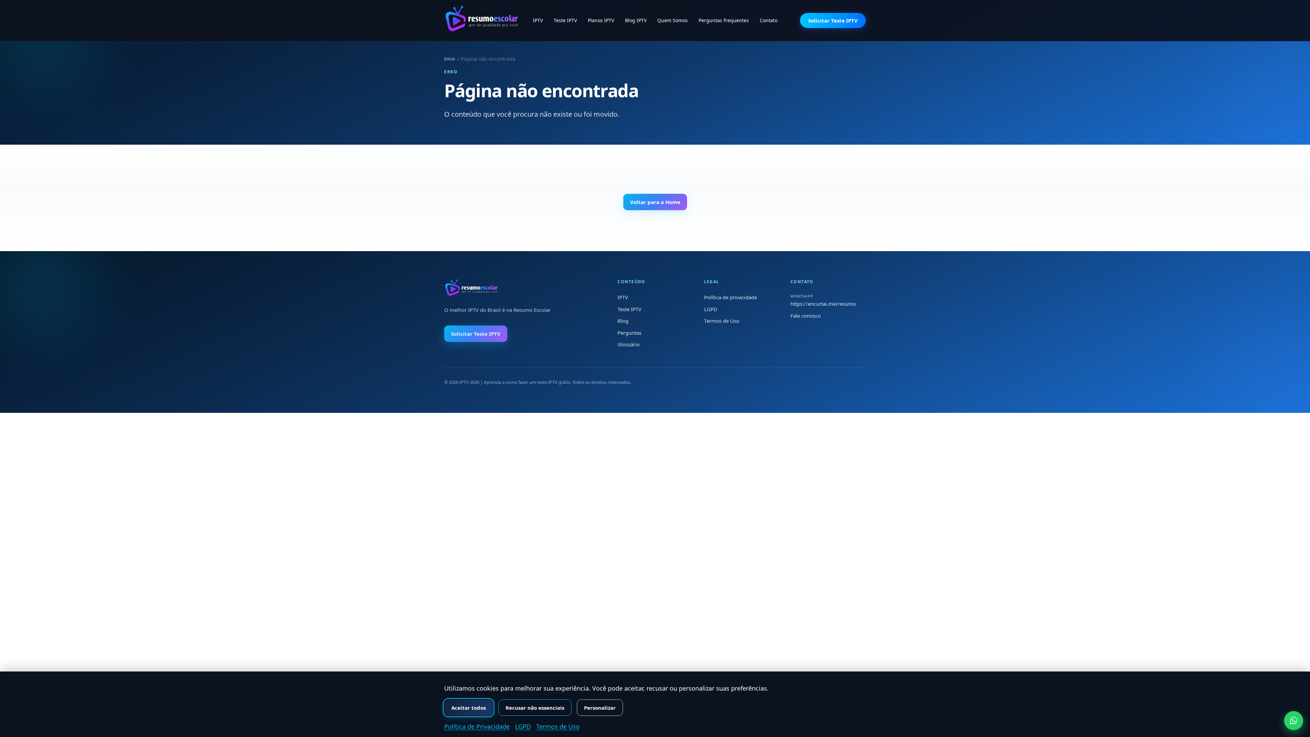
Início (449, 59)
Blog (622, 320)
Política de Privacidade (477, 726)
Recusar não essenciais (535, 707)
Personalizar (600, 707)
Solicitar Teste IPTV (833, 20)
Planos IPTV (601, 20)
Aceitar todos (468, 707)
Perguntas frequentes (724, 20)
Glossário (628, 344)
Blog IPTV (635, 20)
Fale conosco (805, 315)
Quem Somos (672, 20)
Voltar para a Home (655, 202)
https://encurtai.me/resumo (823, 303)
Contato (768, 20)
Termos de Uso (721, 320)
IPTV (538, 20)
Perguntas (629, 332)
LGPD (710, 309)
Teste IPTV (565, 20)
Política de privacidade (730, 297)
